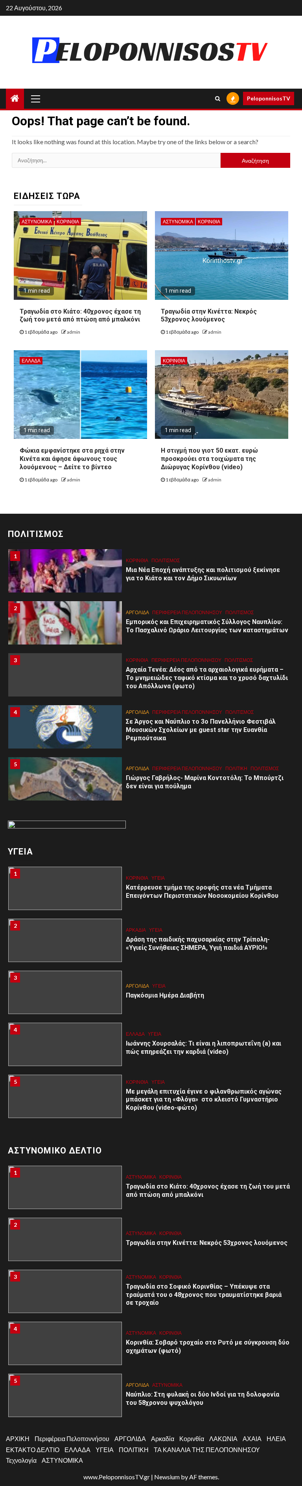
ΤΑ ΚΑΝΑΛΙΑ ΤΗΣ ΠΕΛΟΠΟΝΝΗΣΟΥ (207, 1449)
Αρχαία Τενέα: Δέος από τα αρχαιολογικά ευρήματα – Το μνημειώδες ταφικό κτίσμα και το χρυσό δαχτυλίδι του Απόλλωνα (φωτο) (207, 678)
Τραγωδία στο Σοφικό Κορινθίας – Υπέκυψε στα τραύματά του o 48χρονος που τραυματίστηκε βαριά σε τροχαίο (204, 1295)
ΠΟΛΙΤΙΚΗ (236, 768)
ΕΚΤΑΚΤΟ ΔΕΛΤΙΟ (32, 1449)
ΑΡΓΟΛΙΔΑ (137, 612)
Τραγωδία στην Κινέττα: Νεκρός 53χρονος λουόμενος (209, 315)
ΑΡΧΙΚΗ (17, 1438)
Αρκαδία (136, 930)
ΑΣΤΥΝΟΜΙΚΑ (37, 222)
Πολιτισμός (165, 560)
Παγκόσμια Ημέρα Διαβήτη (165, 995)
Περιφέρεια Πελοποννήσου (187, 612)
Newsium (167, 1476)
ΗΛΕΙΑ (276, 1438)
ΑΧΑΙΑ (252, 1438)
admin (73, 332)
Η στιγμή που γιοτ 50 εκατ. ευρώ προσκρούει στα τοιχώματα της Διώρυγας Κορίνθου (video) (209, 459)
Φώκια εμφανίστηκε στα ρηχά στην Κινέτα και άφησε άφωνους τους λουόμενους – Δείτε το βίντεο (72, 459)
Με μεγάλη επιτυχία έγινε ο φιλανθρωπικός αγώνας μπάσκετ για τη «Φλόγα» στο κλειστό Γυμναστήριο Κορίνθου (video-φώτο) (204, 1100)
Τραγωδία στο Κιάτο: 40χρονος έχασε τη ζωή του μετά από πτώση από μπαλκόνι (80, 315)
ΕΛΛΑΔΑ (31, 361)
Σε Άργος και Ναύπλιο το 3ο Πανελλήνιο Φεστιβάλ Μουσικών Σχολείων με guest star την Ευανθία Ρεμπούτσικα (201, 730)
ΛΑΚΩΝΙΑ (223, 1438)
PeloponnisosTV (268, 98)
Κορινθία (68, 222)
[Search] (218, 98)
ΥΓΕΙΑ (158, 878)
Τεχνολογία (21, 1460)
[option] (151, 575)
